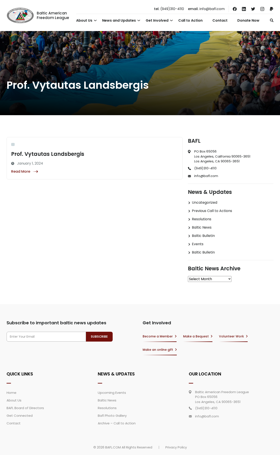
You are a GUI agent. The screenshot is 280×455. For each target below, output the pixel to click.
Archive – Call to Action (117, 423)
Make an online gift (158, 349)
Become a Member (158, 336)
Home (11, 392)
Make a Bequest (196, 336)
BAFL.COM (113, 447)
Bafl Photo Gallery (112, 415)
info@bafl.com (206, 8)
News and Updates (119, 20)
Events (197, 244)
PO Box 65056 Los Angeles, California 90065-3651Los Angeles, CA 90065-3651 (222, 156)
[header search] (270, 20)
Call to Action (190, 20)
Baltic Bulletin (203, 235)
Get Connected (20, 415)
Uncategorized (204, 202)
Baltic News (202, 227)
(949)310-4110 (169, 8)
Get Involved (157, 20)
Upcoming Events (112, 392)
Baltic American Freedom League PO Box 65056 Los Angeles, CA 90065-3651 (222, 397)
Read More (20, 171)
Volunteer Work (231, 336)
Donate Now (248, 20)
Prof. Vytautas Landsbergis (47, 154)
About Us (84, 20)
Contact (220, 20)
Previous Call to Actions (212, 210)
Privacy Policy (176, 447)
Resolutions (201, 219)
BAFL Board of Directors (25, 408)
